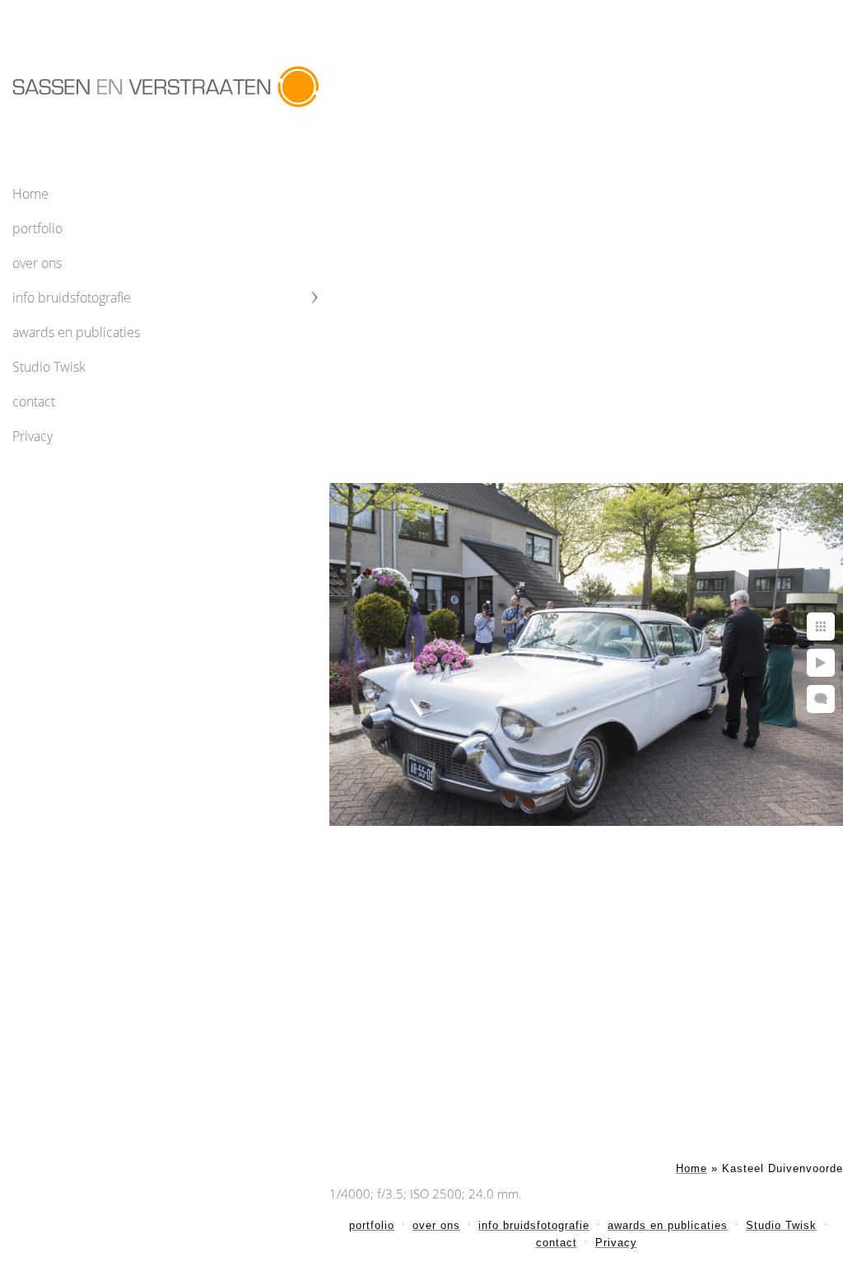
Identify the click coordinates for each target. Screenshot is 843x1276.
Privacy (32, 436)
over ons (37, 263)
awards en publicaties (76, 332)
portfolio (37, 228)
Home (30, 194)
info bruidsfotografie (71, 298)
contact (33, 401)
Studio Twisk (49, 367)
